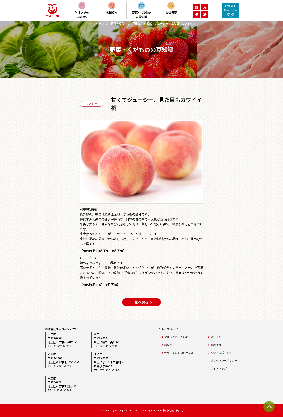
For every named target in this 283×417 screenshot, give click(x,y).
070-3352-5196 (109, 370)
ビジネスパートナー (222, 353)
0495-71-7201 (62, 390)
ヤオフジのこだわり (176, 337)
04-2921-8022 (62, 366)
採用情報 (215, 345)
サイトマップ (218, 368)
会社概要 (215, 337)
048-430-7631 (108, 346)
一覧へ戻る (139, 302)
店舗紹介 (169, 345)
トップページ (96, 23)
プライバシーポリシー (223, 360)
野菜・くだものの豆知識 (125, 23)
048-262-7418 (62, 346)
